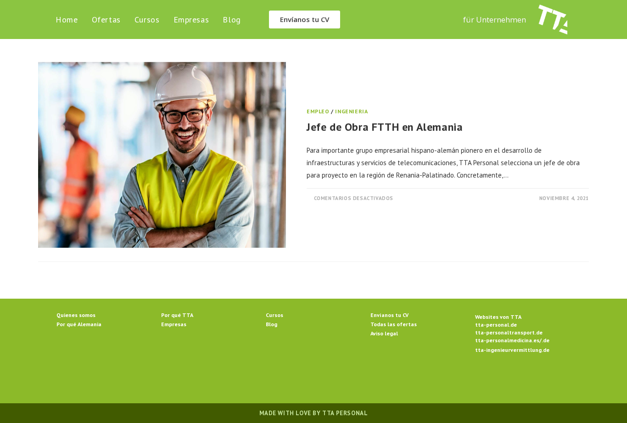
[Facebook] (280, 380)
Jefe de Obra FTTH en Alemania (385, 127)
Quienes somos (75, 315)
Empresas (173, 324)
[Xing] (346, 380)
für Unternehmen (494, 19)
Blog (271, 324)
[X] (258, 380)
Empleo (318, 111)
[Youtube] (368, 380)
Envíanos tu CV (389, 315)
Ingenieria (351, 111)
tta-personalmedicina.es (507, 340)
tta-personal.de (496, 324)
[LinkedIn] (324, 380)
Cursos (274, 315)
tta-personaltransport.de (509, 332)
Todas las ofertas (393, 324)
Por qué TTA (177, 315)
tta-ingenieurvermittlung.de (512, 349)
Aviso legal (384, 333)
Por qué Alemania (78, 324)
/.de (544, 340)
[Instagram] (302, 380)
